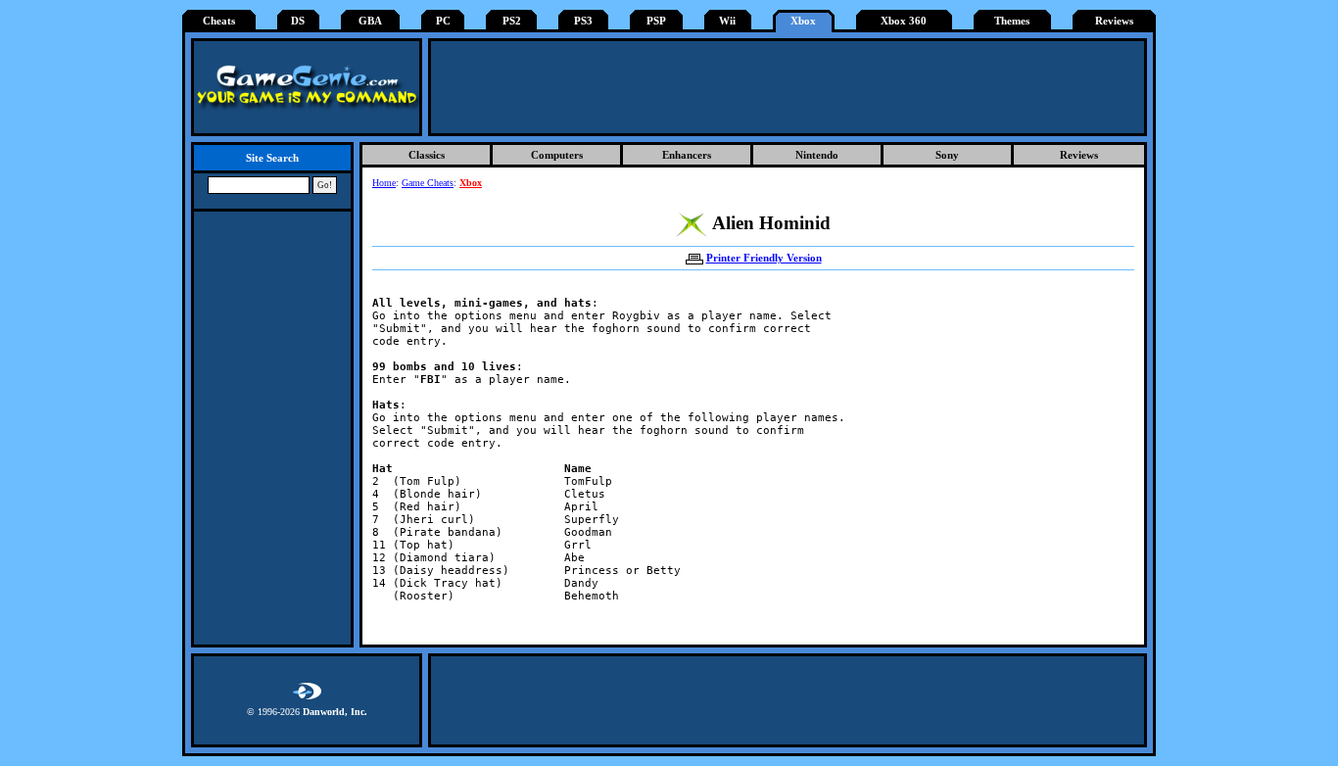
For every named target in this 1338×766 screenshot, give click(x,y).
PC (443, 21)
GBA (370, 21)
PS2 (511, 21)
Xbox (803, 21)
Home (384, 182)
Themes (1011, 21)
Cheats (219, 21)
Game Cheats (428, 182)
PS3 (583, 21)
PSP (656, 21)
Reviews (1114, 21)
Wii (727, 21)
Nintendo (816, 155)
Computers (557, 155)
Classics (426, 155)
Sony (947, 155)
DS (298, 21)
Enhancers (686, 155)
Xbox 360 (904, 21)
